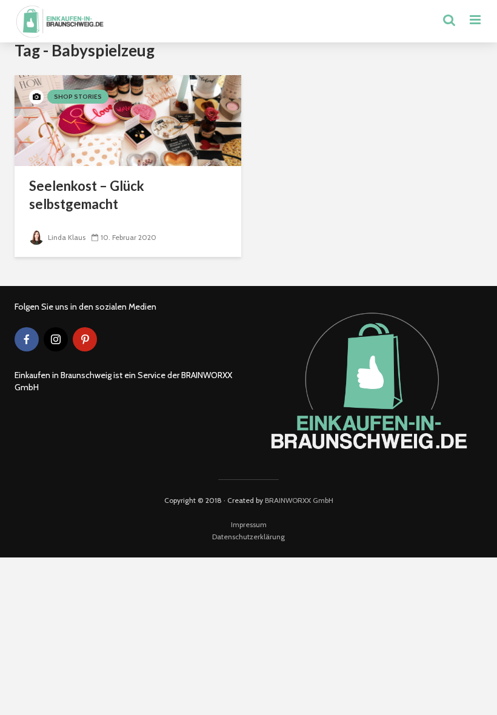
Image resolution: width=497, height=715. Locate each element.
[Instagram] (56, 339)
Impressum (249, 524)
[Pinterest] (85, 339)
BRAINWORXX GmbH (299, 500)
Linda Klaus (65, 237)
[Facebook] (27, 339)
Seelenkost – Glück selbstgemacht (86, 195)
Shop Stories (78, 97)
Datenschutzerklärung (248, 536)
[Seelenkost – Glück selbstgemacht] (128, 119)
